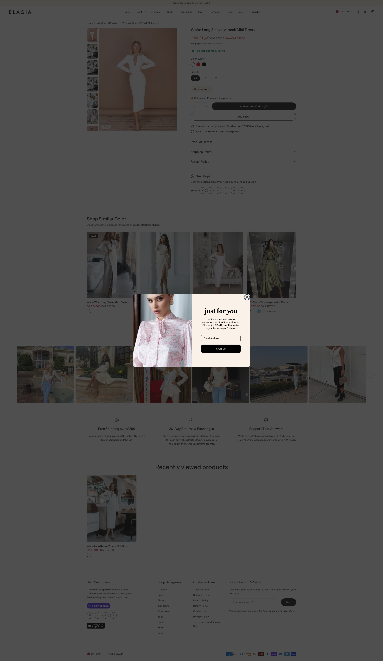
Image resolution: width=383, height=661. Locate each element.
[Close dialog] (247, 297)
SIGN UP (221, 348)
